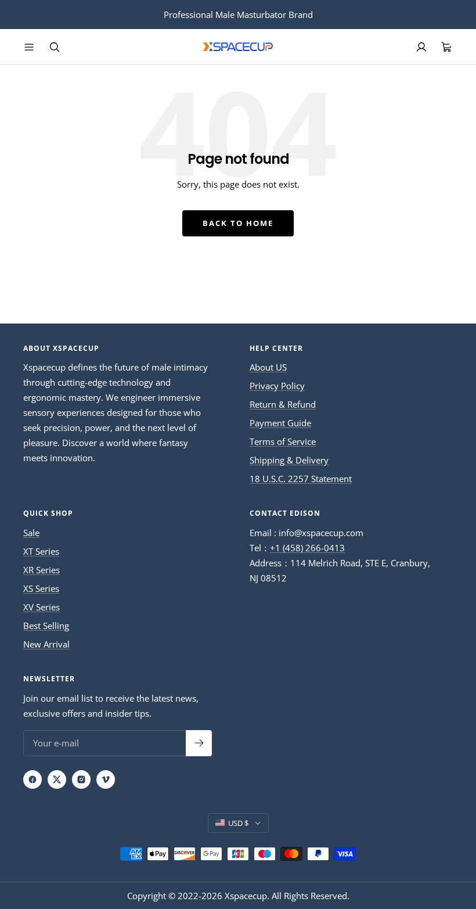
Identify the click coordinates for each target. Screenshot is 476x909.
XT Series (41, 551)
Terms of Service (283, 441)
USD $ (238, 823)
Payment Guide (280, 423)
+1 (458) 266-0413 (307, 548)
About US (268, 367)
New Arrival (46, 644)
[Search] (54, 47)
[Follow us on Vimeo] (105, 779)
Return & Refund (283, 404)
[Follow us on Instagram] (81, 779)
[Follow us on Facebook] (32, 779)
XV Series (41, 607)
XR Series (41, 570)
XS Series (41, 588)
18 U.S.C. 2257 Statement (301, 478)
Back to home (238, 223)
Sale (31, 532)
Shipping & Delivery (289, 460)
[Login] (421, 47)
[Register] (199, 743)
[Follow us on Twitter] (57, 779)
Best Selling (46, 625)
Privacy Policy (277, 385)
